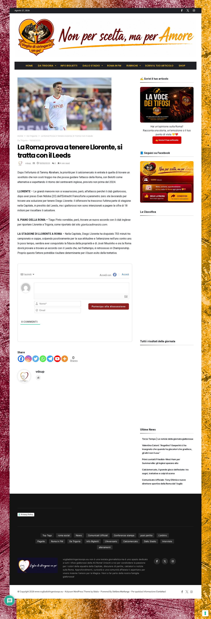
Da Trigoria (32, 136)
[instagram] (193, 10)
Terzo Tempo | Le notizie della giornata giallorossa (167, 439)
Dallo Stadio (150, 541)
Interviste (167, 541)
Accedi (125, 274)
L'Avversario (111, 541)
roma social (64, 535)
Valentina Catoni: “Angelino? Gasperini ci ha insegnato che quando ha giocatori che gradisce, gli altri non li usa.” (167, 449)
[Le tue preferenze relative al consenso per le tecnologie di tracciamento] (205, 613)
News (79, 535)
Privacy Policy (27, 514)
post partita (146, 535)
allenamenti (105, 547)
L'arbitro (163, 535)
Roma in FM (57, 541)
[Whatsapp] (43, 358)
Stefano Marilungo (120, 591)
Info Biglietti (93, 541)
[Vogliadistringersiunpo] (105, 18)
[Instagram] (28, 358)
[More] (64, 358)
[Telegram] (50, 358)
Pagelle (41, 541)
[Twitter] (187, 10)
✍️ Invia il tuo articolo (166, 140)
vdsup (28, 163)
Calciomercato (130, 541)
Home (20, 136)
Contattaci (161, 591)
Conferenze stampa (124, 535)
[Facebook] (181, 10)
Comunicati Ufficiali (98, 535)
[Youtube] (57, 358)
